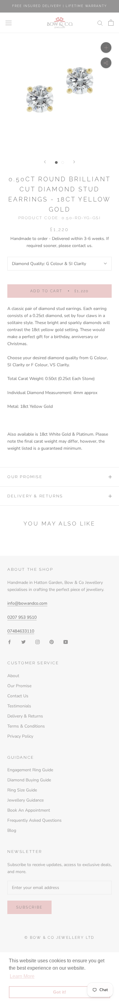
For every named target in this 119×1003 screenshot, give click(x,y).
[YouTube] (65, 641)
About (13, 676)
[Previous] (45, 161)
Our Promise (25, 476)
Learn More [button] (22, 976)
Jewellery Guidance (25, 800)
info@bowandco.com (27, 603)
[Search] (100, 22)
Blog (11, 830)
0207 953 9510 (22, 617)
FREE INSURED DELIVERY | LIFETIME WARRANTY (59, 6)
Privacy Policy (20, 736)
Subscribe (29, 907)
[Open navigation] (8, 22)
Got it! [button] (59, 992)
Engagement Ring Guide (30, 770)
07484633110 (20, 631)
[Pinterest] (51, 641)
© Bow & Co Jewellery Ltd (59, 937)
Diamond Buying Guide (29, 780)
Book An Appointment (28, 810)
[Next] (74, 161)
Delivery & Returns (35, 496)
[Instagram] (37, 641)
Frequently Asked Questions (34, 820)
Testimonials (19, 706)
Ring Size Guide (22, 790)
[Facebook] (9, 641)
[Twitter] (23, 641)
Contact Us (17, 696)
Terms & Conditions (26, 726)
